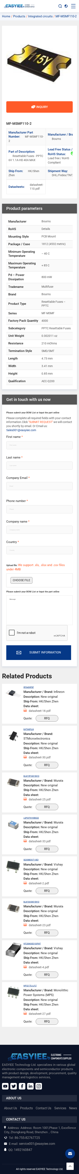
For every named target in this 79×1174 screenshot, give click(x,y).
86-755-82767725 (24, 1138)
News (73, 1108)
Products (19, 16)
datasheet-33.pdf (40, 841)
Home (6, 16)
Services (60, 1108)
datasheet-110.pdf (32, 186)
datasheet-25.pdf (40, 799)
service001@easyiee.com (32, 1144)
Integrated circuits (40, 16)
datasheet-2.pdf (39, 883)
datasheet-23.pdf (40, 925)
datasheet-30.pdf (40, 757)
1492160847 (20, 1150)
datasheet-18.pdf (40, 710)
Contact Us (43, 1108)
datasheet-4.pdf (39, 967)
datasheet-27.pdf (40, 1013)
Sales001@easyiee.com (21, 430)
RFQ (47, 718)
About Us (10, 1108)
